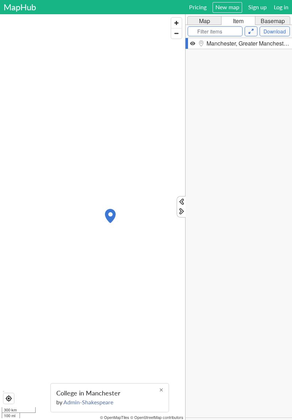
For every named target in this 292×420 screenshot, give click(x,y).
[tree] (239, 228)
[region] (92, 217)
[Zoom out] (176, 33)
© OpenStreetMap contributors (156, 417)
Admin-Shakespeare (88, 402)
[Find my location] (9, 398)
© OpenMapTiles (114, 417)
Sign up (257, 7)
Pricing (198, 7)
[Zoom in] (176, 23)
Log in (281, 7)
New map (227, 7)
